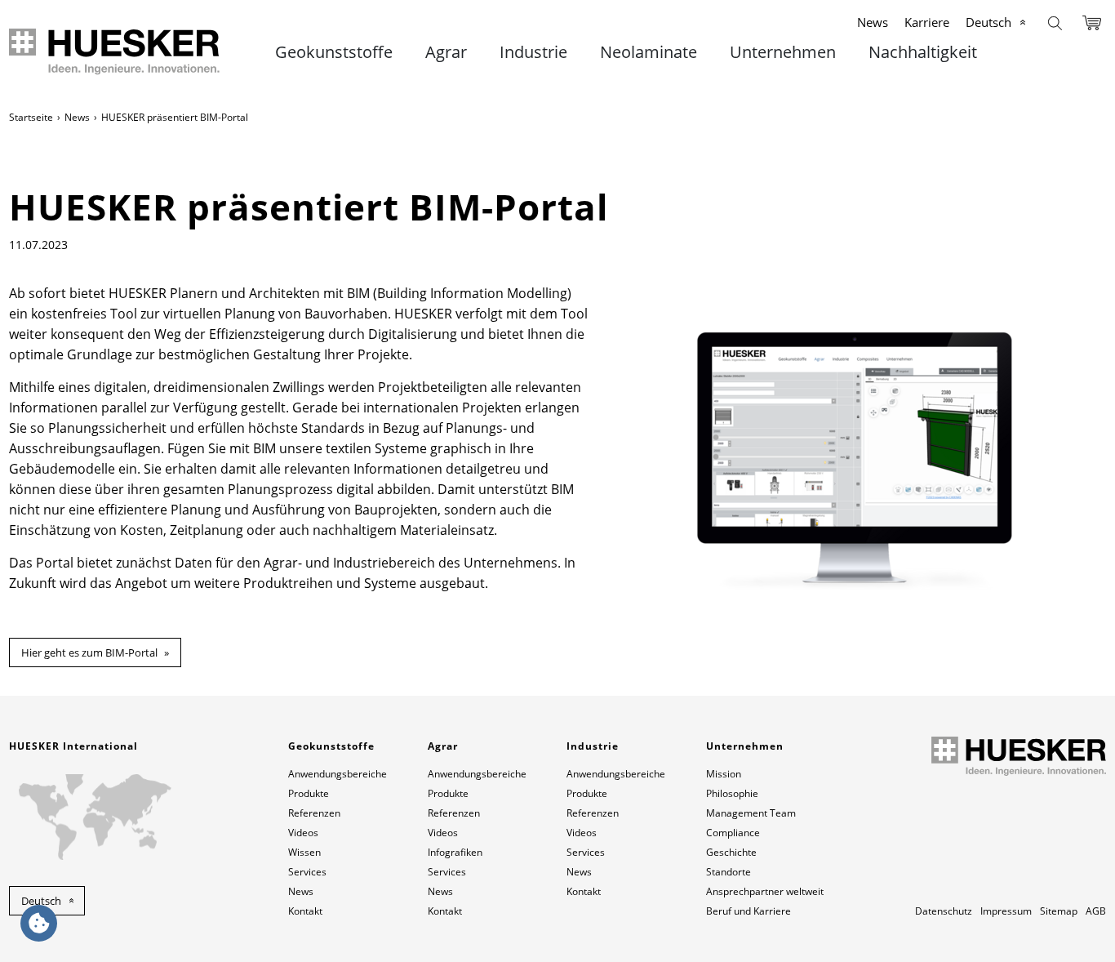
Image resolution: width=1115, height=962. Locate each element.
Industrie (533, 52)
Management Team (751, 813)
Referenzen (314, 813)
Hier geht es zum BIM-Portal (89, 652)
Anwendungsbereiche (337, 774)
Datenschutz (943, 911)
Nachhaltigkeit (922, 52)
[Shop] (1091, 21)
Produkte (308, 793)
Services (307, 872)
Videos (303, 833)
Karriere (926, 22)
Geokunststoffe (334, 52)
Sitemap (1058, 911)
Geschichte (731, 852)
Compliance (733, 833)
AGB (1096, 911)
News (872, 22)
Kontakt (305, 911)
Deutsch (988, 22)
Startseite (31, 117)
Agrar (446, 52)
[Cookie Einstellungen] (38, 923)
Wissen (304, 852)
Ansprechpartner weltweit (765, 891)
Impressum (1006, 911)
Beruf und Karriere (748, 911)
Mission (723, 774)
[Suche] (1055, 21)
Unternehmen (783, 52)
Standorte (728, 872)
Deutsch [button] (41, 900)
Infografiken (455, 852)
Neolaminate (648, 52)
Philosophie (732, 793)
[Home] (115, 52)
